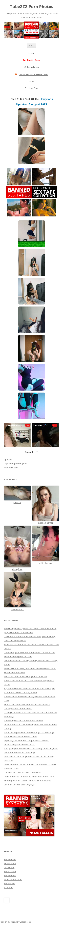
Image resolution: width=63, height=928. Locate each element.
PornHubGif (10, 859)
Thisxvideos (10, 863)
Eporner (8, 459)
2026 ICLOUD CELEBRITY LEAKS (33, 74)
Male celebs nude (13, 879)
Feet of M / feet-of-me (24, 99)
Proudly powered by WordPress (15, 921)
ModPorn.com (11, 467)
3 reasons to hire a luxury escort (20, 692)
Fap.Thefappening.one (15, 463)
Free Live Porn (31, 88)
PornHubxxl (10, 875)
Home (31, 53)
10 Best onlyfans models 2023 (19, 744)
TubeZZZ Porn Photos (31, 6)
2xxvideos (9, 867)
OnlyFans (47, 99)
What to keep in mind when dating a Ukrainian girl (29, 732)
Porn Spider (10, 871)
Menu (31, 45)
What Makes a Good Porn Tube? (20, 736)
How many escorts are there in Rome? (23, 720)
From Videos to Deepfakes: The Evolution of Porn (29, 776)
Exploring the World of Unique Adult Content (26, 740)
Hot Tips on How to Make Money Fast (22, 772)
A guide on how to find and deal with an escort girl (29, 688)
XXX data (8, 887)
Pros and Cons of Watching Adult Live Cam (25, 676)
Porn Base (9, 883)
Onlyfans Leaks (31, 67)
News (31, 81)
